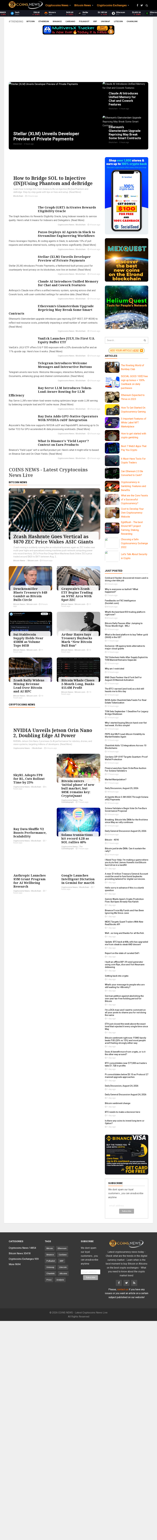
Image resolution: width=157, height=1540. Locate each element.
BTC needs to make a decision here (122, 1112)
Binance (57, 21)
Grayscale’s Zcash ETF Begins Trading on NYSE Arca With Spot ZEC (77, 594)
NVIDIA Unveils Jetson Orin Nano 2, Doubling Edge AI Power (52, 733)
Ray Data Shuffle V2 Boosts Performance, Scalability (29, 832)
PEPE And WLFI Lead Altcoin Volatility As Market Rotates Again (125, 735)
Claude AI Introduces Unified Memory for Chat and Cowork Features (68, 283)
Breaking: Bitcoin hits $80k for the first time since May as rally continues (126, 820)
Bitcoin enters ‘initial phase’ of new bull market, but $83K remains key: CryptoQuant (77, 788)
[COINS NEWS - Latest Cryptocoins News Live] (26, 5)
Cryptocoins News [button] (56, 5)
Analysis (60, 1280)
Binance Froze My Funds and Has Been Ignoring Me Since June (124, 911)
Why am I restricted (114, 668)
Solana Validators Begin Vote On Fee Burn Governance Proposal (126, 809)
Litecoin (118, 21)
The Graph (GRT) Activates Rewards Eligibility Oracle (67, 209)
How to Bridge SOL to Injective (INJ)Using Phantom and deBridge (53, 180)
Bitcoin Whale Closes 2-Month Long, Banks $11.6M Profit (77, 684)
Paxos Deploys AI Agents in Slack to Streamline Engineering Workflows (66, 234)
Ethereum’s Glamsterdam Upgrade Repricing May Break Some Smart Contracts (51, 309)
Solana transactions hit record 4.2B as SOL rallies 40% (77, 838)
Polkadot (84, 21)
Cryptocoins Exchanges (24, 1258)
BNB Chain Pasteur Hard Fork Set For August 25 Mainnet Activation (123, 678)
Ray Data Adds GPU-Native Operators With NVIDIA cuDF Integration (68, 418)
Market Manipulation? (115, 779)
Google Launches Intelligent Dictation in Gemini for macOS (78, 879)
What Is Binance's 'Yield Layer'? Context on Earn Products (63, 443)
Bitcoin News (18, 482)
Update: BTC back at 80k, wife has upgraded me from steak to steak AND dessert (126, 943)
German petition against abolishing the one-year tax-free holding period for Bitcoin (124, 998)
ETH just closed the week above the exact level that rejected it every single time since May (126, 1026)
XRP (95, 21)
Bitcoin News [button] (82, 5)
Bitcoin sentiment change (117, 1103)
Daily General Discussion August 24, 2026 (125, 1094)
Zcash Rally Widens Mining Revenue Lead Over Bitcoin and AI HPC (28, 685)
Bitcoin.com (33, 560)
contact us (122, 1289)
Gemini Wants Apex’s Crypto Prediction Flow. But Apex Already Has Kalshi (124, 900)
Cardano (70, 21)
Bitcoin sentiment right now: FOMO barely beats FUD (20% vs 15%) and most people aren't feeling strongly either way (125, 1040)
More (15, 1264)
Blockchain (18, 196)
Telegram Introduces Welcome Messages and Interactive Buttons (65, 365)
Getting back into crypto (116, 976)
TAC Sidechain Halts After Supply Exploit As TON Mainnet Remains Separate (126, 658)
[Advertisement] (78, 59)
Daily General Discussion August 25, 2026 (125, 831)
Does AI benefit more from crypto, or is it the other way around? (125, 1053)
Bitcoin (31, 21)
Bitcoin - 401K (112, 840)
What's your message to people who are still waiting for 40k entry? (125, 985)
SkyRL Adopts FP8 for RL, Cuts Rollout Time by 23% (29, 778)
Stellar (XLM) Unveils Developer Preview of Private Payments (64, 258)
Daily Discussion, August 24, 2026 (121, 1086)
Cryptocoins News (66, 225)
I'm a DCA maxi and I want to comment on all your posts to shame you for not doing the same (125, 1012)
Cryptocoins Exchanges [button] (112, 5)
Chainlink (132, 21)
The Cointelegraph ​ (71, 801)
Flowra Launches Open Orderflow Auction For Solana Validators (125, 769)
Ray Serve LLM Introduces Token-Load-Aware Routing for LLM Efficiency (50, 391)
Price (49, 1280)
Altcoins (63, 1273)
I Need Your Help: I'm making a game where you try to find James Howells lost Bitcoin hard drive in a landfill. (126, 862)
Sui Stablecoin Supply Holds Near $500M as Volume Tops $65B (28, 640)
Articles (111, 355)
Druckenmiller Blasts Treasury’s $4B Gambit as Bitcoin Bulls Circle (30, 594)
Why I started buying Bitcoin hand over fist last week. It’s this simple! (126, 724)
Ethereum (43, 21)
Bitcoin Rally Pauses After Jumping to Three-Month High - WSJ (124, 624)
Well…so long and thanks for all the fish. (124, 933)
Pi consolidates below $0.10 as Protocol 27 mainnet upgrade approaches (126, 1075)
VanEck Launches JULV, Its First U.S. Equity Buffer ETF (66, 340)
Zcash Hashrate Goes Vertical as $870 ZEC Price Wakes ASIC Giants (53, 539)
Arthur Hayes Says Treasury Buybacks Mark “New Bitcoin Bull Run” (76, 640)
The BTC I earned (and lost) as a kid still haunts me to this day (124, 690)
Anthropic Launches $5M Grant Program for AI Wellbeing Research (29, 880)
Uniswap (105, 21)
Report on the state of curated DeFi (122, 953)
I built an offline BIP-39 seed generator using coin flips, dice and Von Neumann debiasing (124, 964)
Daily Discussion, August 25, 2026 (121, 788)
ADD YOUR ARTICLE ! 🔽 (126, 350)
